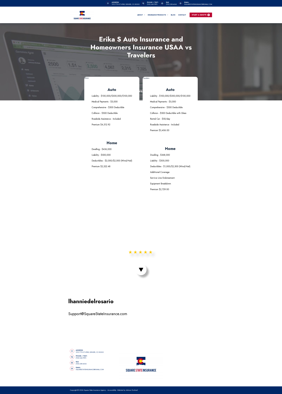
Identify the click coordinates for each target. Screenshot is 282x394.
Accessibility (112, 390)
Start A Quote (199, 15)
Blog (173, 15)
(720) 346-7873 (152, 4)
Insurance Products (157, 15)
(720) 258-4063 (171, 4)
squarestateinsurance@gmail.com (198, 4)
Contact (182, 15)
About (140, 15)
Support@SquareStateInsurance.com (97, 314)
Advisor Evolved (132, 390)
